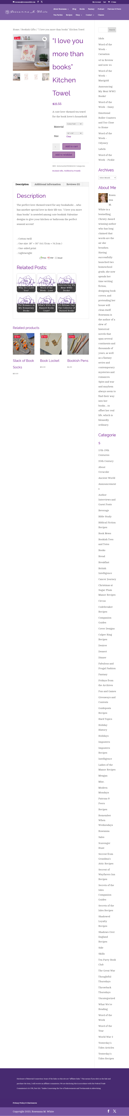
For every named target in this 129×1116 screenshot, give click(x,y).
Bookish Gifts (28, 29)
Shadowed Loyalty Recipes (104, 921)
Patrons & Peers (114, 9)
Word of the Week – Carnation (105, 49)
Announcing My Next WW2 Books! (107, 91)
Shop (78, 15)
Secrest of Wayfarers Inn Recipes (106, 874)
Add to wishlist (63, 154)
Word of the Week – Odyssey (105, 138)
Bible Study (105, 516)
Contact (89, 15)
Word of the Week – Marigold (105, 76)
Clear (68, 136)
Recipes (69, 15)
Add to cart (71, 146)
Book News (104, 533)
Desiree (102, 645)
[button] (44, 39)
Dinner (102, 657)
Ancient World (106, 478)
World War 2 (105, 1036)
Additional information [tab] (48, 184)
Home (16, 29)
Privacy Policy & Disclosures (25, 1103)
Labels (102, 149)
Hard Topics (105, 719)
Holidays (103, 735)
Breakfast (103, 562)
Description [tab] (22, 184)
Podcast (101, 9)
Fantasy (91, 9)
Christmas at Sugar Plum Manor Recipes (107, 590)
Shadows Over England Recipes (106, 937)
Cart (104, 2)
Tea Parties (58, 15)
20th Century (106, 461)
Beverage (103, 510)
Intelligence (105, 758)
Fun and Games (107, 691)
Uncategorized (106, 998)
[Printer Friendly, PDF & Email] (51, 258)
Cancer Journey (107, 579)
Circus (102, 600)
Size (56, 136)
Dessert (102, 651)
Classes (101, 15)
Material (59, 126)
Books (82, 9)
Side (100, 947)
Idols (101, 38)
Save (18, 38)
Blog (74, 9)
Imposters (104, 741)
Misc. (101, 781)
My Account (96, 2)
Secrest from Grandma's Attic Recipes (105, 859)
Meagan (102, 775)
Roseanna (103, 831)
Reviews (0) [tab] (73, 184)
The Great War (106, 970)
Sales (101, 837)
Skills (101, 953)
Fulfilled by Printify (72, 171)
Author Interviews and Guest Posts (107, 499)
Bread (101, 556)
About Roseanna (60, 9)
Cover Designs (106, 628)
